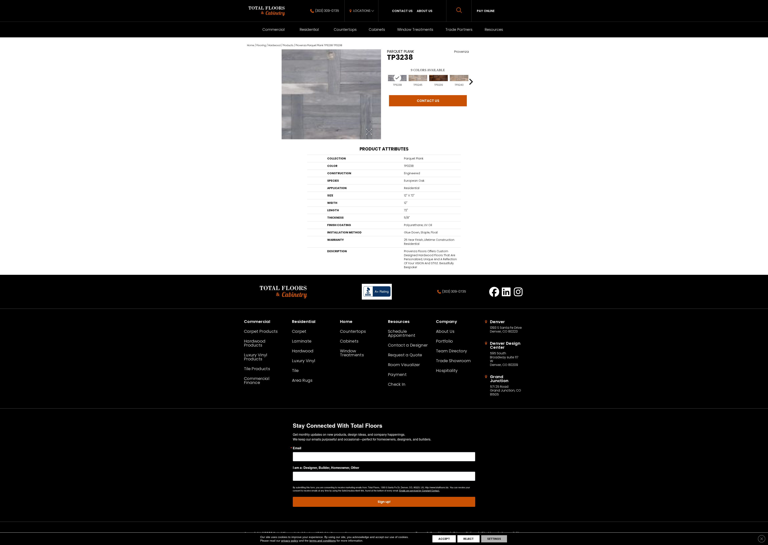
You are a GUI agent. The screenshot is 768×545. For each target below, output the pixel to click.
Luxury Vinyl (303, 361)
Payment (397, 374)
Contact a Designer (408, 345)
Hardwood (274, 45)
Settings (494, 539)
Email (297, 448)
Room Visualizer (404, 365)
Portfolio (444, 341)
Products (288, 45)
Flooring (261, 45)
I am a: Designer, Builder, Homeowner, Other (326, 467)
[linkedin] (506, 292)
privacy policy (289, 540)
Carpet (299, 331)
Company (446, 321)
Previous (385, 82)
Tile (295, 370)
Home (250, 45)
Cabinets (377, 29)
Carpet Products (261, 331)
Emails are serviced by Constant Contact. (419, 490)
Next (471, 82)
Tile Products (257, 369)
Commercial (273, 29)
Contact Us (402, 11)
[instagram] (518, 292)
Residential (309, 29)
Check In (396, 384)
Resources (494, 29)
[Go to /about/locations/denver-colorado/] (504, 326)
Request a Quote (405, 355)
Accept (444, 539)
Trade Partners (458, 29)
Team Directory (451, 351)
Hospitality (447, 370)
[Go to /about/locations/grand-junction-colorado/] (504, 385)
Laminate (301, 341)
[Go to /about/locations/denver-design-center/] (504, 354)
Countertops (345, 29)
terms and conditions (322, 540)
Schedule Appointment (401, 333)
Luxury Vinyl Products (255, 357)
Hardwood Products (254, 343)
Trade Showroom (453, 361)
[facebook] (494, 292)
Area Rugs (302, 380)
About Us (424, 11)
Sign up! (384, 501)
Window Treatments (415, 29)
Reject (468, 539)
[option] (418, 80)
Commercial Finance (256, 380)
